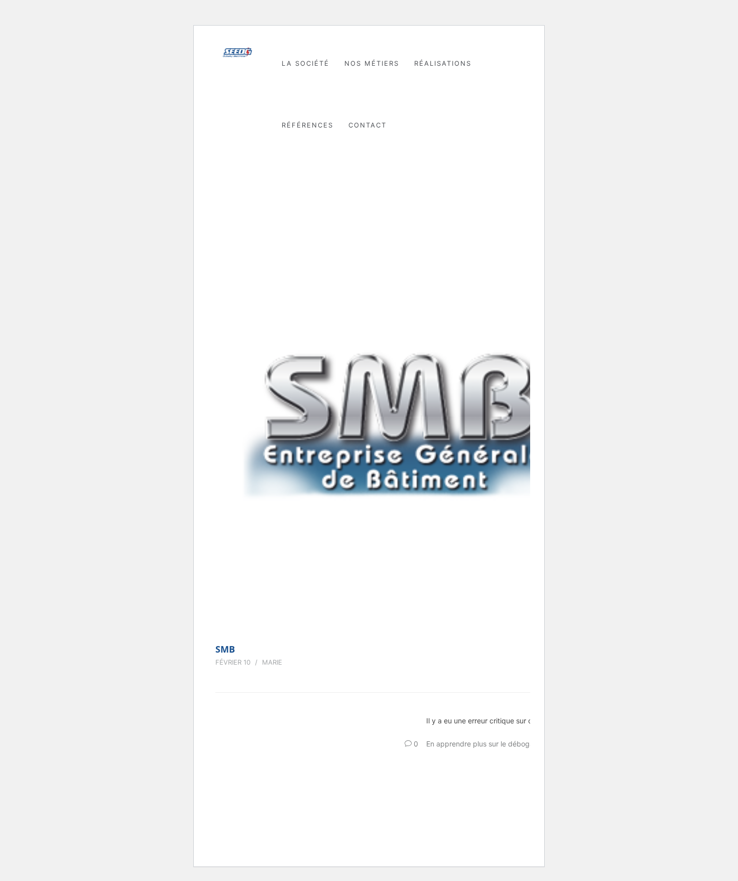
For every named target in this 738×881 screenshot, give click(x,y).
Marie (272, 662)
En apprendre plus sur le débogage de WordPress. (509, 743)
